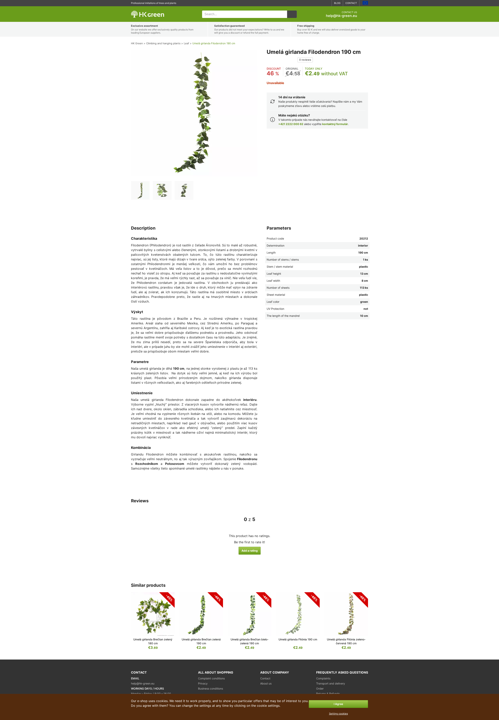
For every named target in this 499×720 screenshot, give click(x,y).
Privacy (203, 683)
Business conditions (210, 688)
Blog (337, 3)
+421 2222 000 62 (290, 124)
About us (266, 683)
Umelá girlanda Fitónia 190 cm (298, 639)
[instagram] (327, 3)
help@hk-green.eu (341, 16)
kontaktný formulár (335, 124)
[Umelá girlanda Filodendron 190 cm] (140, 190)
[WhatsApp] (315, 3)
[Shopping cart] (365, 14)
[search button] (292, 14)
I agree (338, 704)
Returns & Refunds (328, 693)
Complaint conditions (211, 678)
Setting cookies (338, 713)
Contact (351, 3)
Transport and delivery (330, 683)
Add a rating (250, 550)
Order (320, 688)
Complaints (323, 678)
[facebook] (321, 3)
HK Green (136, 8)
